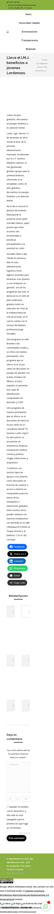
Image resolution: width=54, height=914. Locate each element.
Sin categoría (41, 63)
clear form (23, 833)
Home (44, 60)
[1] (45, 908)
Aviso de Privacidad (15, 873)
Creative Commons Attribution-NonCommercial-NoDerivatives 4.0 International (24, 895)
